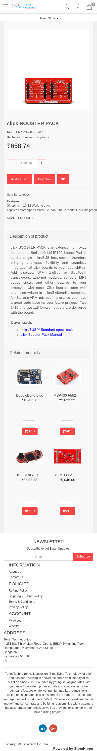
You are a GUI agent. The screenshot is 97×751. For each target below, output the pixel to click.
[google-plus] (53, 728)
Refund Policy (18, 590)
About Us (15, 571)
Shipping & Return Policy (26, 596)
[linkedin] (43, 728)
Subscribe (83, 556)
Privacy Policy (18, 607)
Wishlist (14, 626)
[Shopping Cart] (89, 8)
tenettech (25, 194)
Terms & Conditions (22, 601)
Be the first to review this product (28, 137)
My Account (16, 620)
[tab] (67, 7)
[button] (48, 18)
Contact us (16, 577)
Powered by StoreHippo (73, 749)
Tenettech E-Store (35, 744)
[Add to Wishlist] (63, 179)
